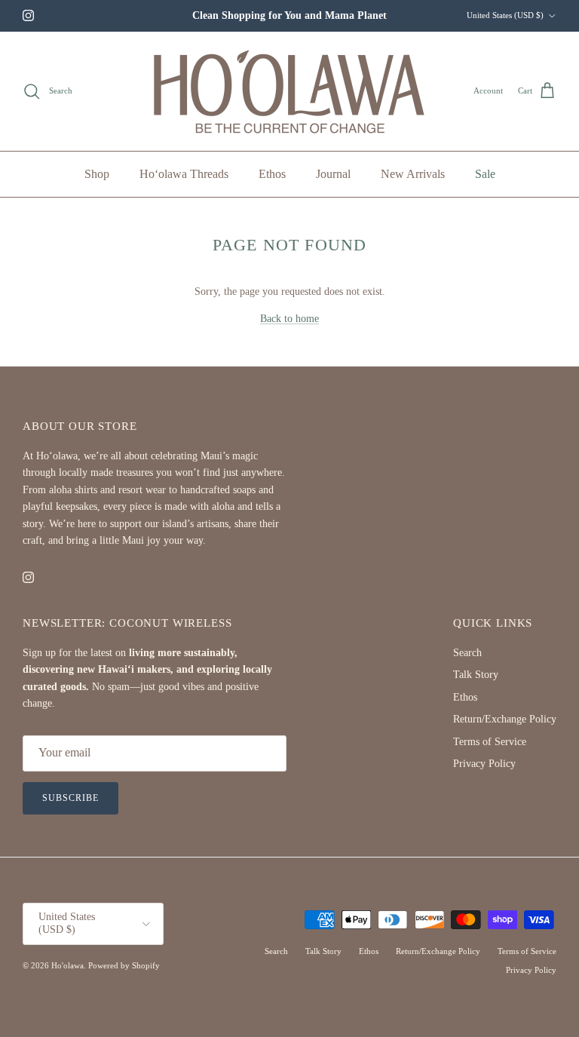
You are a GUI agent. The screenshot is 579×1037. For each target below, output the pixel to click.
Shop (96, 173)
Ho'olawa (67, 965)
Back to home (289, 318)
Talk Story (475, 674)
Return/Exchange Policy (504, 719)
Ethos (272, 173)
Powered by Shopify (124, 965)
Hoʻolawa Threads (183, 173)
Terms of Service (489, 741)
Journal (333, 173)
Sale (485, 173)
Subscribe (70, 798)
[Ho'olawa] (289, 91)
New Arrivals (413, 173)
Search (467, 652)
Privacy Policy (484, 763)
